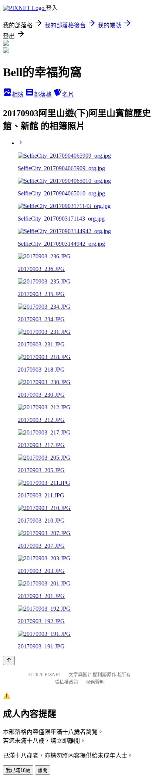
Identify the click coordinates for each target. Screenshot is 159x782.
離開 (42, 770)
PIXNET (53, 674)
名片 (68, 94)
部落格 (43, 94)
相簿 (18, 94)
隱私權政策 (66, 682)
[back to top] (9, 660)
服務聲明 (95, 682)
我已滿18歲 (18, 770)
